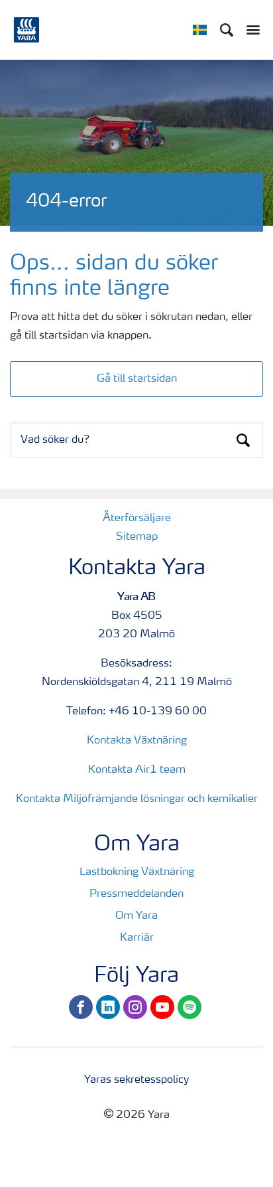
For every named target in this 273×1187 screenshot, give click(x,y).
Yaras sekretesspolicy (136, 1080)
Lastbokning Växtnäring (137, 872)
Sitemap (137, 537)
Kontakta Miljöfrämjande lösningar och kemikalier (137, 799)
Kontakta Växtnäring (137, 741)
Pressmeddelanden (136, 894)
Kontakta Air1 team (137, 770)
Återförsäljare (137, 518)
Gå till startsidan (137, 379)
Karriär (137, 938)
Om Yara (136, 916)
